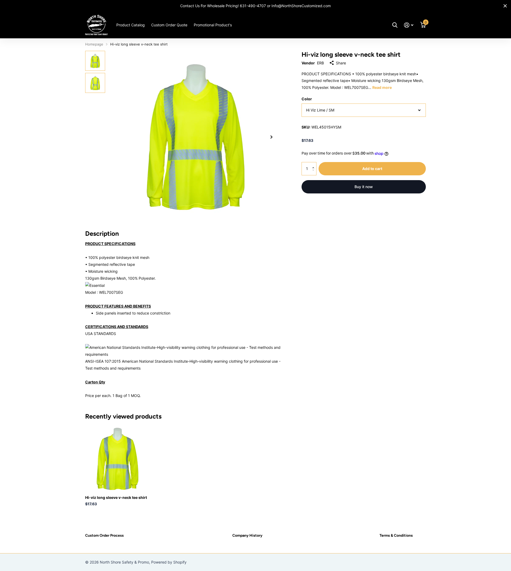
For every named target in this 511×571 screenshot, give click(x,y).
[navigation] (95, 61)
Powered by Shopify (169, 562)
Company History (247, 535)
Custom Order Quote (169, 25)
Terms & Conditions (396, 535)
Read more (382, 87)
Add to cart (372, 168)
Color (307, 99)
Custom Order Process (104, 535)
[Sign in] (409, 25)
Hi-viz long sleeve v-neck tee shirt (116, 497)
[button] (271, 137)
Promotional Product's (213, 25)
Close (505, 6)
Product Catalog (130, 25)
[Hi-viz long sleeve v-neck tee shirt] (117, 459)
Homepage (94, 44)
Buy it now (364, 186)
